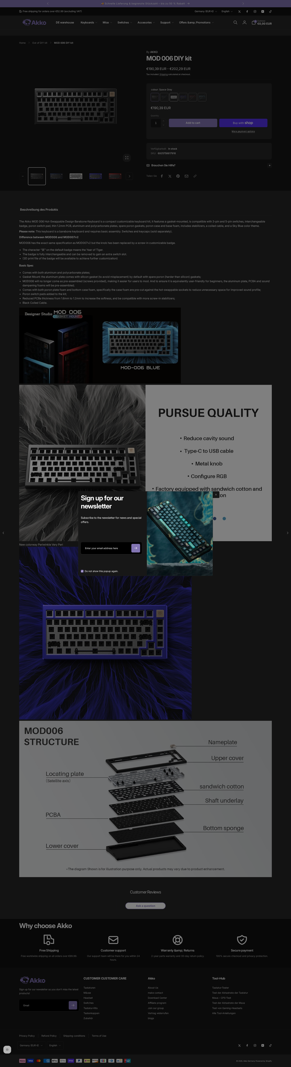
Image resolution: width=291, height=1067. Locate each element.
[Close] (216, 494)
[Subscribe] (135, 548)
